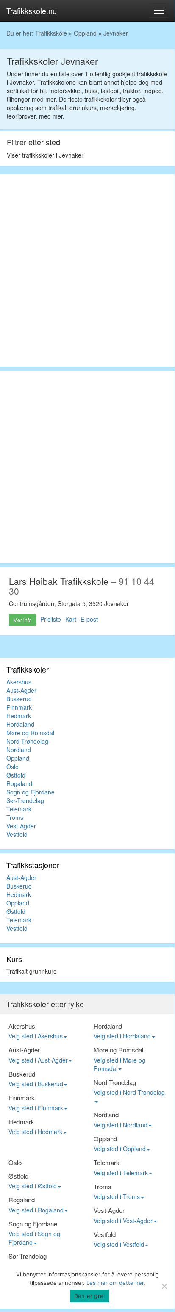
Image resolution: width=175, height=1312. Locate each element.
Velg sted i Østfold (32, 1186)
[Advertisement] (87, 270)
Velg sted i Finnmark (35, 1108)
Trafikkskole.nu (31, 10)
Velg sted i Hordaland (122, 1036)
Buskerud (19, 699)
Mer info (22, 619)
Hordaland (20, 724)
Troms (14, 817)
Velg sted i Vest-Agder (123, 1220)
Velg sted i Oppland (120, 1148)
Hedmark (18, 715)
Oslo (12, 766)
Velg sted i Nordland (120, 1125)
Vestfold (17, 834)
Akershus (18, 682)
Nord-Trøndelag (27, 741)
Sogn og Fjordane (30, 792)
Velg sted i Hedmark (35, 1131)
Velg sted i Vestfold (119, 1244)
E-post (89, 619)
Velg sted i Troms (117, 1196)
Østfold (15, 775)
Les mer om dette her (115, 1282)
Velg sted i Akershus (35, 1036)
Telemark (18, 809)
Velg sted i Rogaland (36, 1210)
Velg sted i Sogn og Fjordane (34, 1237)
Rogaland (19, 783)
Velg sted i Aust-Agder (38, 1060)
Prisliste (50, 619)
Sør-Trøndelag (25, 800)
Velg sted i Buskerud (35, 1083)
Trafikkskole (51, 33)
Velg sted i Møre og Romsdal (119, 1064)
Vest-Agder (21, 826)
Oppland (85, 33)
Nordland (18, 749)
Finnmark (19, 707)
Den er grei (89, 1296)
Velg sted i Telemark (121, 1172)
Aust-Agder (21, 690)
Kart (70, 619)
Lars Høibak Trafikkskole (58, 581)
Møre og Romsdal (30, 732)
